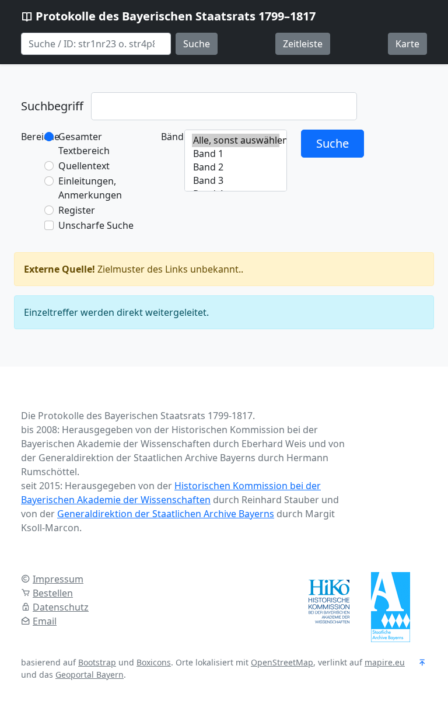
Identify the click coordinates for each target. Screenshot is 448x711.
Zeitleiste (303, 43)
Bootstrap (97, 662)
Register (76, 210)
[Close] (419, 269)
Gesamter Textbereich (84, 143)
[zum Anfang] (422, 663)
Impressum (58, 579)
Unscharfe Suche (96, 225)
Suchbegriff (52, 106)
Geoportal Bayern (89, 674)
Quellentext (84, 165)
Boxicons (153, 662)
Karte (407, 43)
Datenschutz (61, 607)
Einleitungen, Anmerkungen (90, 188)
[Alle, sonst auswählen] (235, 140)
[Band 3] (235, 180)
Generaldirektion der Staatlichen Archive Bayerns (165, 513)
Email (45, 621)
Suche (196, 43)
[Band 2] (235, 167)
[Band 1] (235, 154)
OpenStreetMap (282, 662)
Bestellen (53, 593)
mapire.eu (385, 662)
